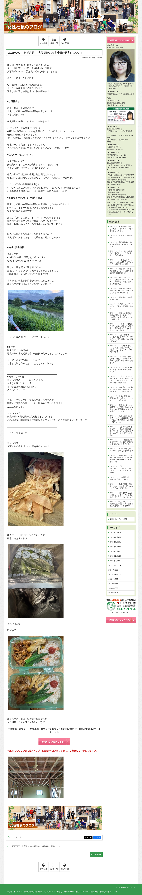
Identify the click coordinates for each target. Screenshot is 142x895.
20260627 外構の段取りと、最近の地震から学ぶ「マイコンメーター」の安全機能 (121, 398)
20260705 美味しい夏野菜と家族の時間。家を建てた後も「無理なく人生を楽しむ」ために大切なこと (121, 316)
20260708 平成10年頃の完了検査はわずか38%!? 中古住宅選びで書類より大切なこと (121, 290)
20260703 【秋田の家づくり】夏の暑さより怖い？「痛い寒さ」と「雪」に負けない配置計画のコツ (121, 338)
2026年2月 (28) (115, 556)
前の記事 (44, 40)
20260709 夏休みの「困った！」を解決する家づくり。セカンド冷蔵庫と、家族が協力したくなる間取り (121, 281)
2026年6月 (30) (115, 537)
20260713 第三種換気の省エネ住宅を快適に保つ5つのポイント (121, 244)
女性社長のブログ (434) (118, 519)
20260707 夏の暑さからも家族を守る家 (121, 298)
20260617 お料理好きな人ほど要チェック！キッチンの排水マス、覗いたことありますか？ (121, 495)
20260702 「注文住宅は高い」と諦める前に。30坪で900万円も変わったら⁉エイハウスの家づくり (121, 349)
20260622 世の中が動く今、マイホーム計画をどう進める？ (121, 450)
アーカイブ (114, 527)
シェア (98, 838)
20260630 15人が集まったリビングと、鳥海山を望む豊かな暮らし (121, 370)
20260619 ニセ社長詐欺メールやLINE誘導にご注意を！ (121, 478)
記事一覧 (54, 43)
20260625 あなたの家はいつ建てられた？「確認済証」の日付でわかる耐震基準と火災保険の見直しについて (121, 419)
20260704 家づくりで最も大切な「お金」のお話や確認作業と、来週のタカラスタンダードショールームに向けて (121, 327)
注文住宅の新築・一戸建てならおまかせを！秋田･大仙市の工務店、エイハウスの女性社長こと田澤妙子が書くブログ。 (71, 16)
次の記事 (65, 40)
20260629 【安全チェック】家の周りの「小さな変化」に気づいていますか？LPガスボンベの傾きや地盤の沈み (121, 379)
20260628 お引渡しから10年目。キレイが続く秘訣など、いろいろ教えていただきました (121, 389)
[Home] (8, 846)
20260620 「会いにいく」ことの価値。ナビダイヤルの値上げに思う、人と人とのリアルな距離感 (121, 469)
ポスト (89, 838)
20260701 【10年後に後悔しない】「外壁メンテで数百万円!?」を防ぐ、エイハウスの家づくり (121, 360)
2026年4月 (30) (115, 546)
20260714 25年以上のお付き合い (121, 236)
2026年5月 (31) (115, 542)
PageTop (95, 855)
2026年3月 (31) (115, 551)
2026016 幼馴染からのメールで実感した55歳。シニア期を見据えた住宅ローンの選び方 (121, 504)
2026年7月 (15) (115, 532)
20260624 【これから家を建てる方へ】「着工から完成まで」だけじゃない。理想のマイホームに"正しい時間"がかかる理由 (121, 431)
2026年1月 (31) (115, 561)
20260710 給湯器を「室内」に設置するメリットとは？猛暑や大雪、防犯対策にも (121, 271)
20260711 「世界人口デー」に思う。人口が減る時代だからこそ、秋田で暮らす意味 (121, 262)
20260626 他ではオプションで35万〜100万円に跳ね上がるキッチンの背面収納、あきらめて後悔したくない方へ (121, 408)
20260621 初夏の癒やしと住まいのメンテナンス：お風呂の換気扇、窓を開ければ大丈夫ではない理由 (121, 458)
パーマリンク (16, 837)
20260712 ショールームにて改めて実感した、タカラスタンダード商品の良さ (121, 253)
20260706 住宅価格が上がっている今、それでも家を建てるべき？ (121, 306)
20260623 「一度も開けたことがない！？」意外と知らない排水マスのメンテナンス (121, 442)
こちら (10, 390)
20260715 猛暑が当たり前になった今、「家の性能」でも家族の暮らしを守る (121, 229)
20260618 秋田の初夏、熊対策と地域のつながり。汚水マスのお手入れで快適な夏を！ (121, 486)
